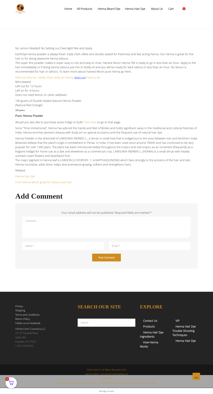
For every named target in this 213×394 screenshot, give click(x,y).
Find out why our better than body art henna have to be (57, 77)
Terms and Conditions (27, 314)
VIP (178, 321)
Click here (90, 122)
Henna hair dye (25, 176)
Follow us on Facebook (27, 323)
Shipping (20, 310)
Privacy (19, 306)
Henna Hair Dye (186, 341)
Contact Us (150, 321)
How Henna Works (149, 344)
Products (149, 326)
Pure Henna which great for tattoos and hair (43, 182)
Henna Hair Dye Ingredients (151, 334)
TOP (196, 377)
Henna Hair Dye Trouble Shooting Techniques (184, 331)
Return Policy (22, 319)
